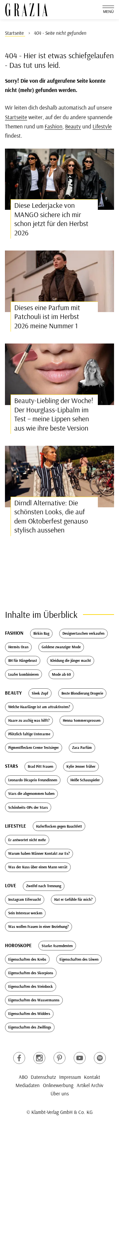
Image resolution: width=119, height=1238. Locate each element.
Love (10, 885)
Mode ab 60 (61, 674)
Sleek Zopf (40, 693)
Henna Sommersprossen (81, 720)
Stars (11, 766)
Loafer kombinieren (23, 674)
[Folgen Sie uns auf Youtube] (80, 1058)
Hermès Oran (18, 647)
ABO (23, 1077)
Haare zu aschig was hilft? (29, 720)
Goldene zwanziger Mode (61, 647)
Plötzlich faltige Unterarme (29, 734)
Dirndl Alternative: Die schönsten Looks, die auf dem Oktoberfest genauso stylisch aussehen (51, 516)
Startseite (16, 117)
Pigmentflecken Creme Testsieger (33, 747)
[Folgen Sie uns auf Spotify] (100, 1058)
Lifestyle (102, 126)
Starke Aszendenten (57, 945)
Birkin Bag (41, 633)
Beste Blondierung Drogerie (82, 693)
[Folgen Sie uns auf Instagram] (39, 1058)
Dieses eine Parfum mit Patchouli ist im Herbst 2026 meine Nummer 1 (47, 316)
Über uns (60, 1093)
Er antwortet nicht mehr (27, 840)
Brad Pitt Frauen (40, 766)
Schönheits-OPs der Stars (28, 807)
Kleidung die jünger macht (70, 660)
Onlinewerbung (58, 1085)
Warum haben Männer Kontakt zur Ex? (39, 853)
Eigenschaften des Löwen (79, 959)
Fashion (53, 126)
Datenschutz (43, 1077)
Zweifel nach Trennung (43, 886)
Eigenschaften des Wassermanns (34, 1000)
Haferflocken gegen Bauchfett (59, 826)
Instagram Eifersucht (24, 899)
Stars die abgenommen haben (31, 793)
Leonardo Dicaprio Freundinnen (32, 780)
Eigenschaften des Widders (29, 1013)
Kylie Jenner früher (81, 766)
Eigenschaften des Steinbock (30, 986)
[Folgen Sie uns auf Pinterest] (59, 1058)
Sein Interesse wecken (25, 913)
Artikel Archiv (90, 1085)
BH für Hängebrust (22, 660)
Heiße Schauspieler (85, 780)
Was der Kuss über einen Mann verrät (37, 867)
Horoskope (18, 945)
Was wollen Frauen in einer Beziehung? (38, 926)
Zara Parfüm (82, 747)
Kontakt (92, 1077)
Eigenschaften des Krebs (27, 959)
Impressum (70, 1077)
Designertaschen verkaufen (83, 633)
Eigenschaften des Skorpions (30, 973)
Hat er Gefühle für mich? (73, 899)
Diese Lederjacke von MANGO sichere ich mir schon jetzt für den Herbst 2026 (51, 219)
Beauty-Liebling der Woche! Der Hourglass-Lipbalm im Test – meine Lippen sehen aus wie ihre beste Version (53, 414)
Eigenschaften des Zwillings (29, 1027)
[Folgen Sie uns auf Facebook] (19, 1058)
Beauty (73, 126)
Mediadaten (28, 1085)
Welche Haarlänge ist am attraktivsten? (39, 707)
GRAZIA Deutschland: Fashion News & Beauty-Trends (26, 10)
